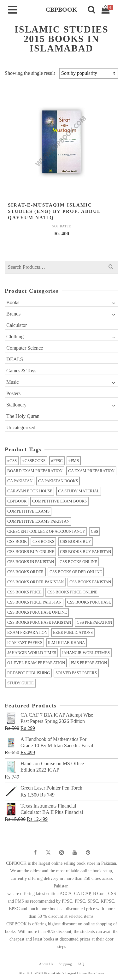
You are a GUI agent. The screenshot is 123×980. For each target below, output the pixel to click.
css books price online (72, 592)
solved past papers (76, 672)
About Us (46, 964)
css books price (24, 592)
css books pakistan (90, 582)
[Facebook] (35, 852)
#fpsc (57, 460)
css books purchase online (37, 612)
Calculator (16, 325)
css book (17, 541)
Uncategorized (20, 427)
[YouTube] (75, 852)
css (94, 531)
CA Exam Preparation (91, 470)
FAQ (81, 964)
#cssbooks (33, 460)
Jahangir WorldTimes (86, 652)
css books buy (75, 541)
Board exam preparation (34, 470)
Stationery (16, 404)
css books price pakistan (34, 602)
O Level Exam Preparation (36, 662)
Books (12, 302)
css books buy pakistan (85, 551)
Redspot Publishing (28, 672)
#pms (73, 460)
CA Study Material (78, 491)
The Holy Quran (22, 416)
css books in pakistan (30, 561)
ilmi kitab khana (66, 642)
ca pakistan (19, 480)
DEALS (14, 359)
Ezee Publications (73, 632)
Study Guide (20, 683)
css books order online (76, 571)
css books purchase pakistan (39, 622)
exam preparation (27, 632)
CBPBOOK (16, 501)
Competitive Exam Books (59, 501)
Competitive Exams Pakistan (38, 521)
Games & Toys (21, 370)
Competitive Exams (28, 511)
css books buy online (30, 551)
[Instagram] (61, 852)
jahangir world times (31, 652)
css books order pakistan (35, 582)
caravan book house (29, 491)
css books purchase (89, 602)
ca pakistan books (58, 480)
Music (12, 382)
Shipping (65, 964)
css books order (25, 571)
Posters (13, 393)
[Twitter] (48, 852)
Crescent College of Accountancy (46, 531)
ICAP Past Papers (24, 642)
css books (43, 541)
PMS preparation (89, 662)
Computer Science (24, 348)
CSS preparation (94, 622)
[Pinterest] (88, 852)
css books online (78, 561)
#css (12, 460)
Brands (13, 313)
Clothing (15, 336)
